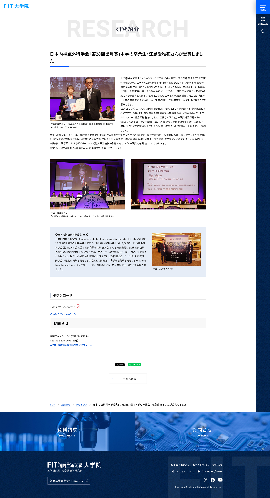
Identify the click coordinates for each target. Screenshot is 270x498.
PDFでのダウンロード (63, 306)
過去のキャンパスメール (63, 313)
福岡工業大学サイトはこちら (66, 481)
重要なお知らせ (181, 465)
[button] (128, 379)
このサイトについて (185, 471)
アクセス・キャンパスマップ (208, 465)
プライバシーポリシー (211, 471)
